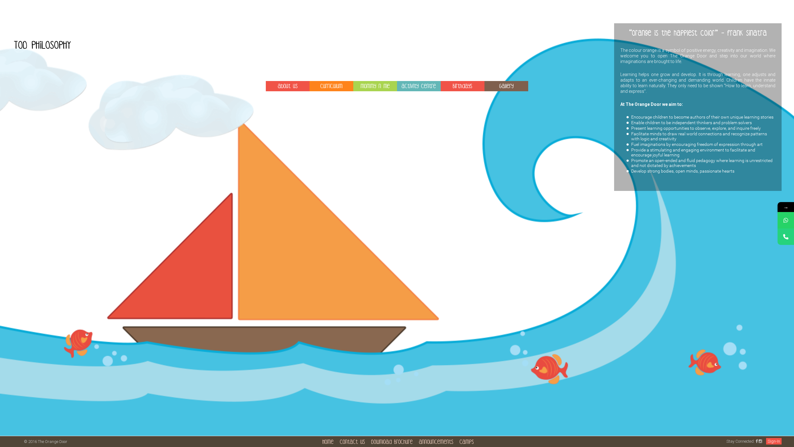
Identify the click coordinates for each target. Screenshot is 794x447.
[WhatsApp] (786, 220)
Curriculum (331, 86)
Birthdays (462, 86)
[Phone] (786, 236)
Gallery (506, 86)
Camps (467, 442)
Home (328, 442)
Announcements (436, 442)
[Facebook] (757, 441)
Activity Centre (419, 86)
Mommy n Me (375, 86)
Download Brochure (392, 442)
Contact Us (352, 442)
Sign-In (774, 441)
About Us (288, 86)
